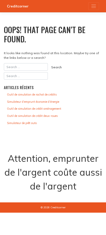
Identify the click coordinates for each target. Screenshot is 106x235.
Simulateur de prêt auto (22, 123)
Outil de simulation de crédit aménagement (34, 108)
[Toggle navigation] (93, 6)
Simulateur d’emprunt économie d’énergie (33, 102)
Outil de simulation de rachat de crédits (32, 94)
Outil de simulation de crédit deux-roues (32, 116)
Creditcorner (18, 6)
